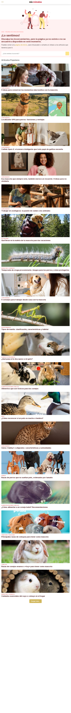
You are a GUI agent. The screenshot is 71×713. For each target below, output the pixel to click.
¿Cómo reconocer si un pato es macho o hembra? (22, 418)
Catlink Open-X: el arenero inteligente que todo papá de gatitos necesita (32, 149)
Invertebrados (6, 327)
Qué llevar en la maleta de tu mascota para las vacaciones (25, 240)
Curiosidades (5, 88)
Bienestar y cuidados (8, 268)
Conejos (4, 564)
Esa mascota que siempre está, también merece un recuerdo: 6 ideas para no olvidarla (34, 180)
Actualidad (4, 238)
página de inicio (21, 45)
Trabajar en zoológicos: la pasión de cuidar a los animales (25, 211)
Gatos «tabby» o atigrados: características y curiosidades (26, 448)
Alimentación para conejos (10, 386)
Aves (2, 416)
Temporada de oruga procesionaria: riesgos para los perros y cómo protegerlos (35, 270)
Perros (3, 475)
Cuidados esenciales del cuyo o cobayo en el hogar (23, 596)
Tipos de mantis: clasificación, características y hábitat (24, 329)
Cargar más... (35, 601)
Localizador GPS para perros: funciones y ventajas (22, 120)
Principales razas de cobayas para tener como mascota (24, 537)
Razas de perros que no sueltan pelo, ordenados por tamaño (27, 477)
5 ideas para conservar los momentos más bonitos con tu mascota (29, 90)
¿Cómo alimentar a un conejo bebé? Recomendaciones (24, 507)
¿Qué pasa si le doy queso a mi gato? (17, 359)
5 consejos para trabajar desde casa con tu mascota (23, 300)
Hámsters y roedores (8, 535)
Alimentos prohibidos (8, 357)
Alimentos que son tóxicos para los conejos (19, 389)
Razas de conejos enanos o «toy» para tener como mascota (26, 566)
